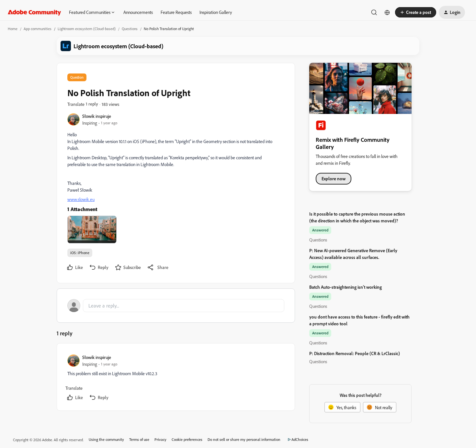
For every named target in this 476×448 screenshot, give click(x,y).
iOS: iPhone (79, 252)
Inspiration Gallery (215, 12)
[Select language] (387, 12)
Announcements (138, 12)
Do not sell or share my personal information (244, 439)
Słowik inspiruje (96, 116)
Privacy (160, 439)
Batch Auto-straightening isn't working (345, 287)
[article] (175, 378)
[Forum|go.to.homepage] (34, 12)
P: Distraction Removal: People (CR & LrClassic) (354, 353)
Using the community (106, 439)
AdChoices (299, 439)
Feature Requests (176, 12)
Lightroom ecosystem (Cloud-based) (87, 28)
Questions (130, 28)
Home (12, 28)
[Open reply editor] (176, 305)
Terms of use (139, 439)
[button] (415, 12)
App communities (37, 28)
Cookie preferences (187, 439)
